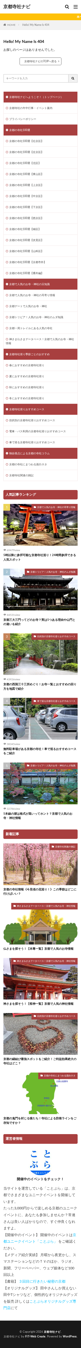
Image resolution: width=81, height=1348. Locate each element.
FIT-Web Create (35, 1336)
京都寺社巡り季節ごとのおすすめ (29, 354)
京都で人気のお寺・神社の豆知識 (29, 284)
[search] (73, 78)
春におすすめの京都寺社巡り (26, 365)
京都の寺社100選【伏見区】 (26, 240)
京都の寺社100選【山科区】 (26, 251)
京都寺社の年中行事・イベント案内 (30, 108)
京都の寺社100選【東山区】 (26, 174)
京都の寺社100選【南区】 (25, 229)
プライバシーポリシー (22, 119)
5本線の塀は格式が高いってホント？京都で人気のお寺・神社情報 (37, 816)
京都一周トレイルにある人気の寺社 (30, 328)
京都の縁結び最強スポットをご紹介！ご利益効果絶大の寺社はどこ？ (39, 1061)
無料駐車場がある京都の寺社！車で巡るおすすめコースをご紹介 (39, 751)
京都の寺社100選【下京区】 (26, 207)
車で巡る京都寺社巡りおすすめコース (32, 442)
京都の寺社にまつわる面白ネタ (28, 464)
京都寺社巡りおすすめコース (26, 409)
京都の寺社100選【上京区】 (26, 185)
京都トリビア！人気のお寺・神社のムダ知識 (36, 317)
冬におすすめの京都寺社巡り (26, 398)
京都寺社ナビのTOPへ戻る (40, 61)
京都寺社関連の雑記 (21, 475)
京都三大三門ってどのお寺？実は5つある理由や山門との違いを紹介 (39, 622)
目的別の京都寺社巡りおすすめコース (32, 420)
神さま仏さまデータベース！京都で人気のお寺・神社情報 (40, 341)
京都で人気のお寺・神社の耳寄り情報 (32, 295)
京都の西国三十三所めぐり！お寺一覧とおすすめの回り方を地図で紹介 (39, 686)
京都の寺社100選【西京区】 (26, 218)
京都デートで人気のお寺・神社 (28, 306)
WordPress (70, 1336)
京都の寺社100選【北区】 (25, 163)
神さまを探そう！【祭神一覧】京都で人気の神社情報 (38, 1003)
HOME (11, 24)
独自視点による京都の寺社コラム (29, 453)
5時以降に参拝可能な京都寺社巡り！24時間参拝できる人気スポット (39, 557)
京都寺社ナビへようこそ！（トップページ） (36, 97)
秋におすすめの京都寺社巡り (26, 387)
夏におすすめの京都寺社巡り (26, 376)
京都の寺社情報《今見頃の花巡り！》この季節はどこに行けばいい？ (39, 892)
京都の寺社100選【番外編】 (26, 273)
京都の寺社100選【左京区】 (26, 152)
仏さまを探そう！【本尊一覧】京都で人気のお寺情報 (38, 948)
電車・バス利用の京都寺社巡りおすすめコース (37, 431)
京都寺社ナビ (16, 6)
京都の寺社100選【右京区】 (26, 141)
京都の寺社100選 (19, 130)
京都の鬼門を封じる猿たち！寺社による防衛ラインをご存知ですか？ (39, 1120)
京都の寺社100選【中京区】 (26, 196)
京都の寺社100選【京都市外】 (27, 262)
